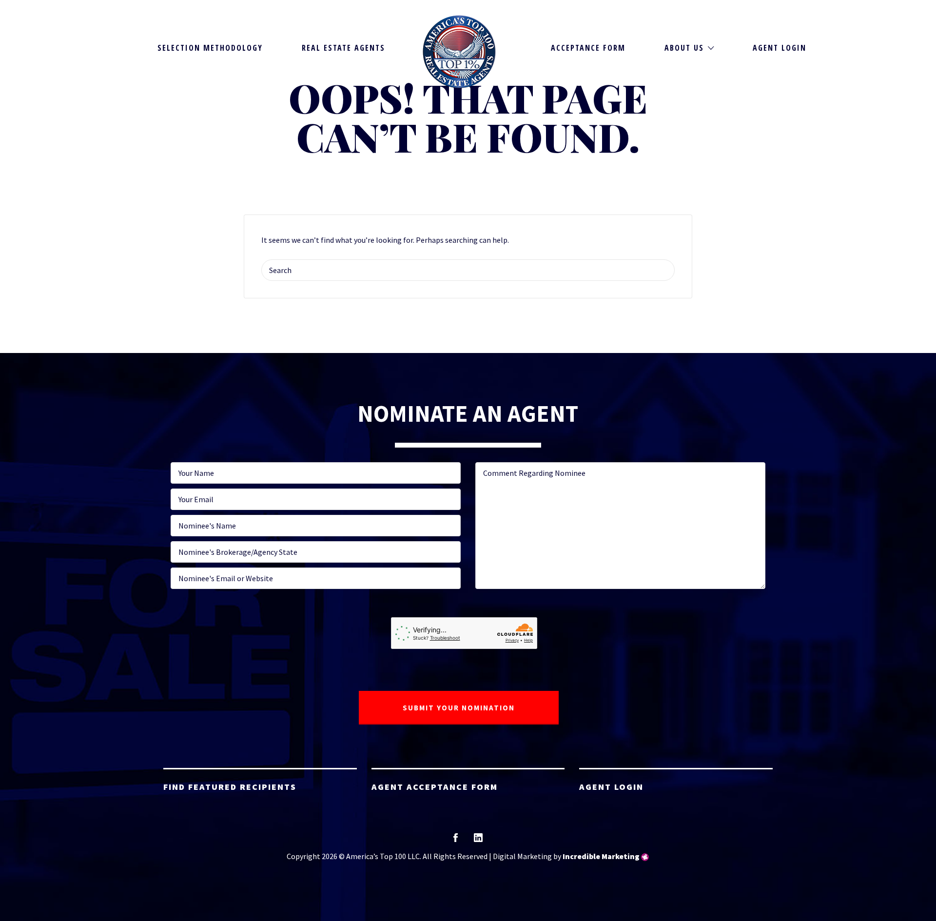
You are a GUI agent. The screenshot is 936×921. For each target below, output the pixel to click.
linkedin (478, 841)
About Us (684, 47)
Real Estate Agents (343, 47)
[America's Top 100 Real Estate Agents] (459, 51)
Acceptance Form (588, 47)
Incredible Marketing (601, 856)
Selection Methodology (210, 47)
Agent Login (779, 47)
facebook (455, 841)
